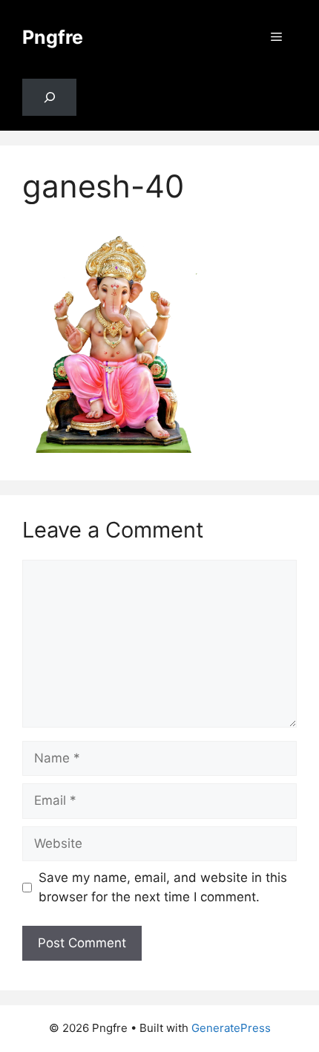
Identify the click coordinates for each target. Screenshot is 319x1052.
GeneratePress (231, 1028)
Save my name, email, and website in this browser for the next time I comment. (163, 887)
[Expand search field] (49, 98)
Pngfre (52, 37)
